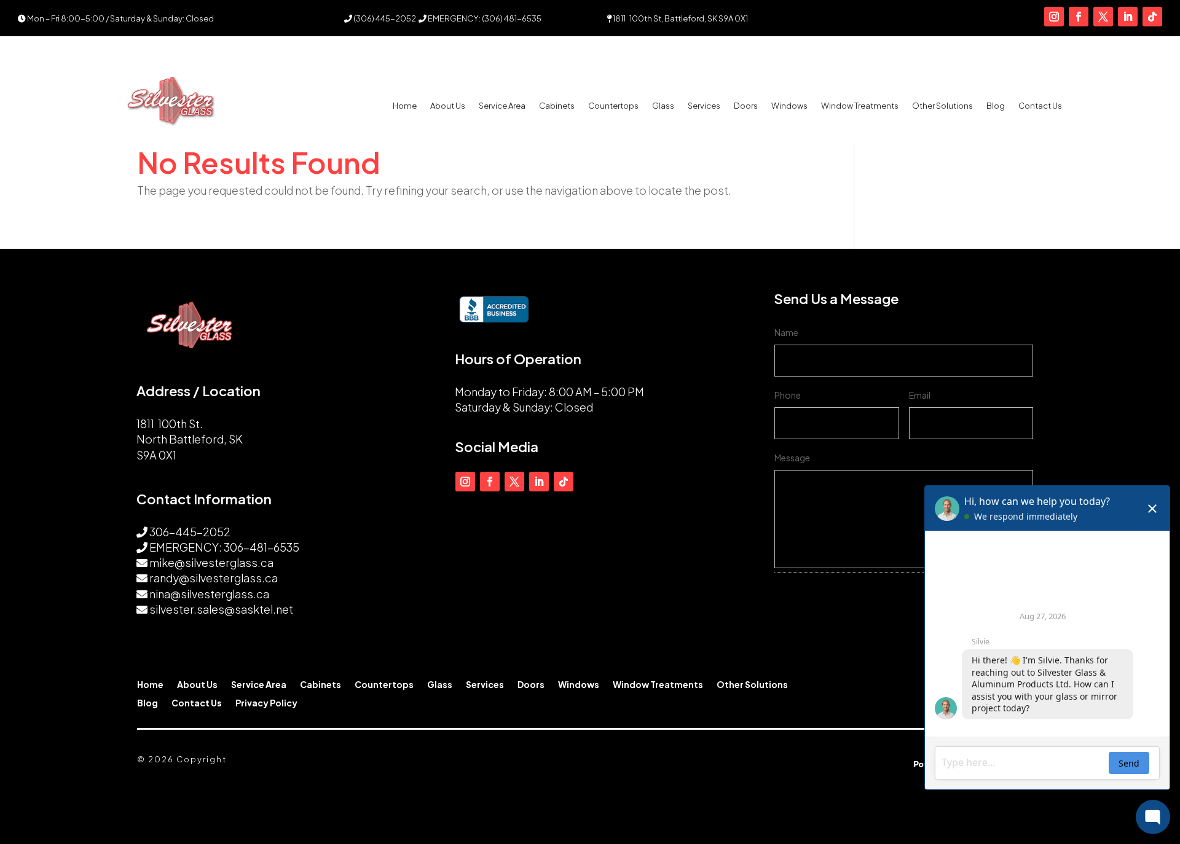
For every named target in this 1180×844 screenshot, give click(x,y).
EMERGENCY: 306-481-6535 (224, 547)
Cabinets (557, 106)
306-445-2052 (189, 532)
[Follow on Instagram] (1054, 16)
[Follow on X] (1103, 16)
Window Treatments (860, 106)
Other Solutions (942, 106)
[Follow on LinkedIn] (1128, 16)
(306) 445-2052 (384, 18)
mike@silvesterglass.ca (211, 562)
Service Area (502, 106)
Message (792, 457)
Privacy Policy (266, 703)
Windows (789, 106)
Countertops (613, 106)
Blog (995, 106)
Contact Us (1040, 106)
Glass (663, 106)
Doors (746, 106)
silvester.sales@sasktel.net (221, 609)
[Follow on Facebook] (1078, 16)
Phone (787, 395)
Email (919, 395)
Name (786, 332)
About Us (447, 106)
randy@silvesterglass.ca (213, 578)
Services (704, 106)
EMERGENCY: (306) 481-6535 (484, 18)
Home (405, 106)
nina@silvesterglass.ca (209, 594)
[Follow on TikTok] (1152, 16)
